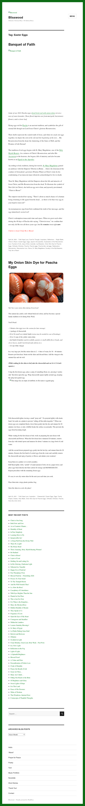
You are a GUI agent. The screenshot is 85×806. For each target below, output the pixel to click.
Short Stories (13, 783)
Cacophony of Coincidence (19, 590)
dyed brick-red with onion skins (43, 113)
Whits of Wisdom (16, 692)
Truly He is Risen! (13, 250)
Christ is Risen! (13, 242)
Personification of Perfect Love (20, 663)
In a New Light (15, 645)
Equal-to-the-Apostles (26, 159)
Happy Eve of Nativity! (18, 570)
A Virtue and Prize (16, 660)
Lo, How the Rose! (16, 587)
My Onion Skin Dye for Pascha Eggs (32, 264)
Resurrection (12, 248)
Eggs (28, 242)
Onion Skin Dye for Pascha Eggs (36, 499)
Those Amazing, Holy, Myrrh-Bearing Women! (26, 549)
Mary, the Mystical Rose (18, 605)
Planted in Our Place (17, 596)
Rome (30, 248)
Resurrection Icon (22, 248)
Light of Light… (15, 651)
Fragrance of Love (16, 613)
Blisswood (15, 17)
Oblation (13, 637)
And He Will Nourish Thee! (19, 584)
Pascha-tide (42, 246)
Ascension (12, 156)
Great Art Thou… (16, 672)
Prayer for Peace (14, 757)
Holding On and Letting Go (19, 561)
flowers (15, 499)
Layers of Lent (15, 558)
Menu (72, 16)
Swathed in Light (16, 640)
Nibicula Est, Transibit (17, 567)
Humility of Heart (16, 529)
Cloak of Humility (16, 666)
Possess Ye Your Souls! (18, 578)
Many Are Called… (17, 675)
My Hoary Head (15, 546)
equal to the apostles (37, 242)
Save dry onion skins (14, 501)
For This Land (15, 686)
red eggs (49, 246)
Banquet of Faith (21, 44)
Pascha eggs (34, 246)
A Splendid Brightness (17, 654)
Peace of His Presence (17, 689)
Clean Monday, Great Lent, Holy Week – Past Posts (27, 643)
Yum (10, 767)
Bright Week (59, 239)
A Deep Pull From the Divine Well (21, 541)
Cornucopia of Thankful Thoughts (21, 698)
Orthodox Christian (18, 246)
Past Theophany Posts (17, 573)
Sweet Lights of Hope (17, 683)
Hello (10, 747)
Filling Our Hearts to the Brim (20, 677)
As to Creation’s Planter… (19, 526)
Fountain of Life (16, 244)
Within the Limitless (17, 622)
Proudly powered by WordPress (25, 800)
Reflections (50, 239)
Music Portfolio (13, 773)
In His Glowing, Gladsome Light (21, 564)
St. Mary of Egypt (16, 628)
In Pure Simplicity (16, 532)
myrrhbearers (40, 244)
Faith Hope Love (23, 239)
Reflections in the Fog (17, 648)
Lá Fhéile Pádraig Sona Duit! (20, 631)
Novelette (11, 778)
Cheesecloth (41, 496)
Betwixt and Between (17, 634)
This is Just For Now (17, 599)
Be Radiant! (14, 552)
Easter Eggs (22, 242)
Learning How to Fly (17, 535)
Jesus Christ (26, 244)
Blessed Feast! (15, 657)
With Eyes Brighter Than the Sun (21, 593)
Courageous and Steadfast (18, 619)
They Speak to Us (16, 611)
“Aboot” (11, 752)
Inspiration (43, 239)
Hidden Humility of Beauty (19, 608)
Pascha (25, 125)
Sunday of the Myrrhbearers (54, 248)
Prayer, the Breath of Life (18, 669)
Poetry (10, 762)
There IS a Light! (16, 544)
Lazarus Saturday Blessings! (19, 625)
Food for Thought (34, 239)
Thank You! (12, 788)
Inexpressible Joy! (16, 538)
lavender (32, 244)
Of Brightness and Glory (18, 680)
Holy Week (22, 499)
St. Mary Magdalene (50, 165)
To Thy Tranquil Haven (18, 581)
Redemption (56, 246)
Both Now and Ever (17, 523)
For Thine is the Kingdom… (19, 602)
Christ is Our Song (16, 520)
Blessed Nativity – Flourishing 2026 (22, 576)
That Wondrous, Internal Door (20, 695)
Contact (11, 793)
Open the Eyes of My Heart (19, 616)
